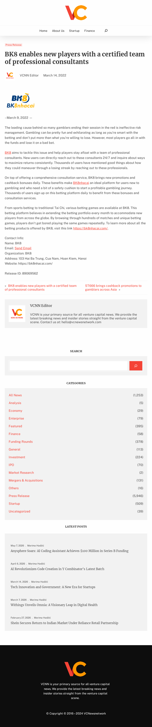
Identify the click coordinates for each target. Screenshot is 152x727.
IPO (11, 465)
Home (43, 30)
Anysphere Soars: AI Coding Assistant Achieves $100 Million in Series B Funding (69, 551)
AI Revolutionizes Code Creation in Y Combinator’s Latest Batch (57, 569)
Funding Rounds (21, 442)
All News (15, 395)
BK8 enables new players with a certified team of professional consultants (41, 287)
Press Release (14, 45)
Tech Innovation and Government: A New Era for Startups (53, 587)
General (14, 449)
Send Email (23, 248)
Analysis (15, 403)
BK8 (8, 153)
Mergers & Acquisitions (26, 480)
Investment (17, 457)
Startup (14, 504)
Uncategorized (19, 511)
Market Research (21, 473)
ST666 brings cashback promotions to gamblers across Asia (113, 287)
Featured (15, 426)
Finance (14, 434)
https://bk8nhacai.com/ (90, 228)
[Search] (135, 365)
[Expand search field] (106, 30)
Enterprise (16, 418)
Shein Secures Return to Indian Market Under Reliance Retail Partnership (64, 623)
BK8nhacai (81, 183)
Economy (15, 411)
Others (14, 488)
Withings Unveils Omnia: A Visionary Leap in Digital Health (54, 605)
